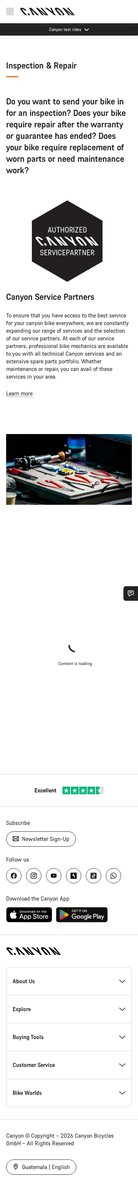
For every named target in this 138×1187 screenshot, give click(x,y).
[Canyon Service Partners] (67, 241)
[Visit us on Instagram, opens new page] (33, 875)
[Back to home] (47, 11)
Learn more (19, 393)
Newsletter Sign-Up (44, 838)
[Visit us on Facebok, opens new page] (13, 875)
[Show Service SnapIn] (130, 593)
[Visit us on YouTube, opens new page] (53, 875)
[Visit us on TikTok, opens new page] (93, 875)
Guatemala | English (45, 1167)
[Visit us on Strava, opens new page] (73, 875)
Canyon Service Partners (50, 296)
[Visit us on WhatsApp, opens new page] (113, 875)
